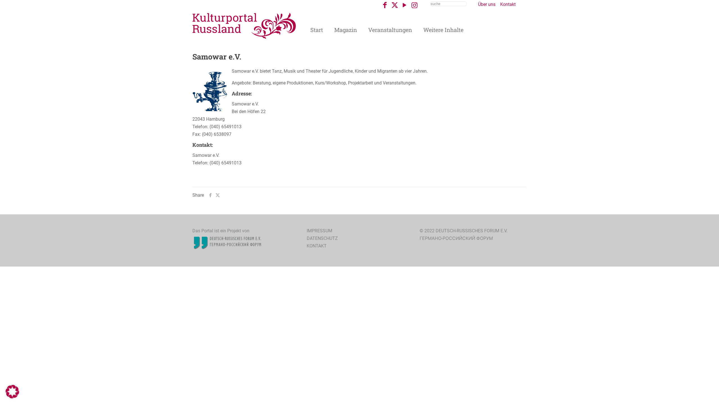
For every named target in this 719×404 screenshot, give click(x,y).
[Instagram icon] (414, 5)
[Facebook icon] (384, 5)
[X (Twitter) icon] (394, 5)
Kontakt (508, 4)
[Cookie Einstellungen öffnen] (12, 397)
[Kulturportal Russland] (244, 25)
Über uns (486, 4)
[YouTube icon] (404, 5)
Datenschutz (322, 238)
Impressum (319, 230)
